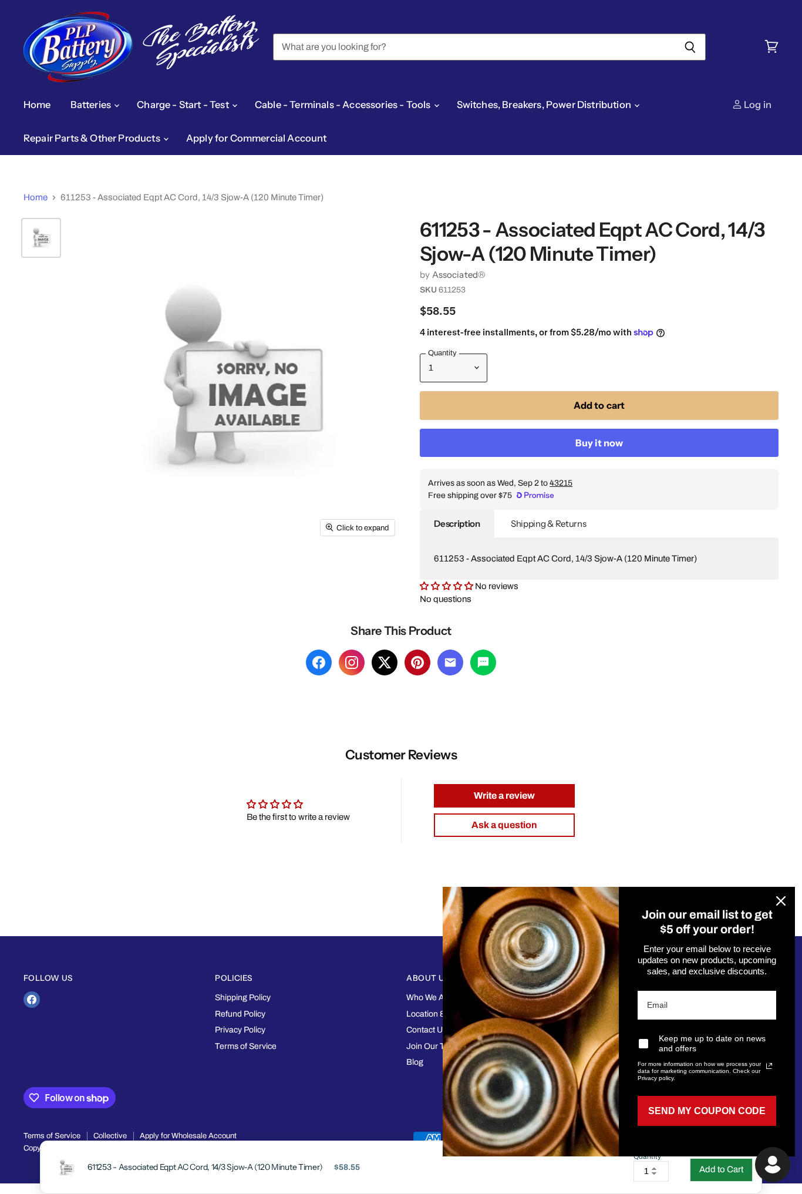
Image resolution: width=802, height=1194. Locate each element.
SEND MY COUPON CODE (707, 1111)
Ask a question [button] (504, 825)
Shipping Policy (243, 997)
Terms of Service (246, 1046)
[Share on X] (384, 662)
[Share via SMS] (483, 662)
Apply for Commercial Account (256, 138)
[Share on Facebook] (319, 662)
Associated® (459, 274)
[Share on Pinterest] (417, 662)
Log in (756, 104)
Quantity (647, 1157)
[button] (447, 586)
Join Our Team (433, 1046)
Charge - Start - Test (184, 104)
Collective (110, 1136)
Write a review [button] (504, 796)
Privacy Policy (240, 1029)
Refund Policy (240, 1014)
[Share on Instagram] (352, 662)
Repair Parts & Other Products (92, 138)
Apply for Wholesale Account (188, 1136)
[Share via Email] (450, 662)
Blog (414, 1062)
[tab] (457, 524)
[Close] (781, 901)
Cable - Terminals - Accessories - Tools (344, 104)
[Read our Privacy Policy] (769, 1066)
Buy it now (599, 443)
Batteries (91, 104)
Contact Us (426, 1029)
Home (37, 104)
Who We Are (429, 997)
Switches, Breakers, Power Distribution (545, 104)
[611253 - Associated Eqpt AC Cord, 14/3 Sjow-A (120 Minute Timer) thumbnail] (41, 238)
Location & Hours (438, 1014)
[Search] (690, 46)
